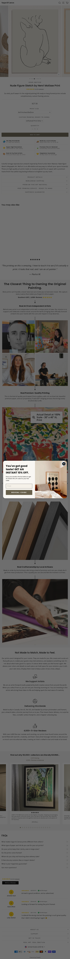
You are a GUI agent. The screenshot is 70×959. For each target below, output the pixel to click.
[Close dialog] (63, 463)
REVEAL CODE (19, 492)
